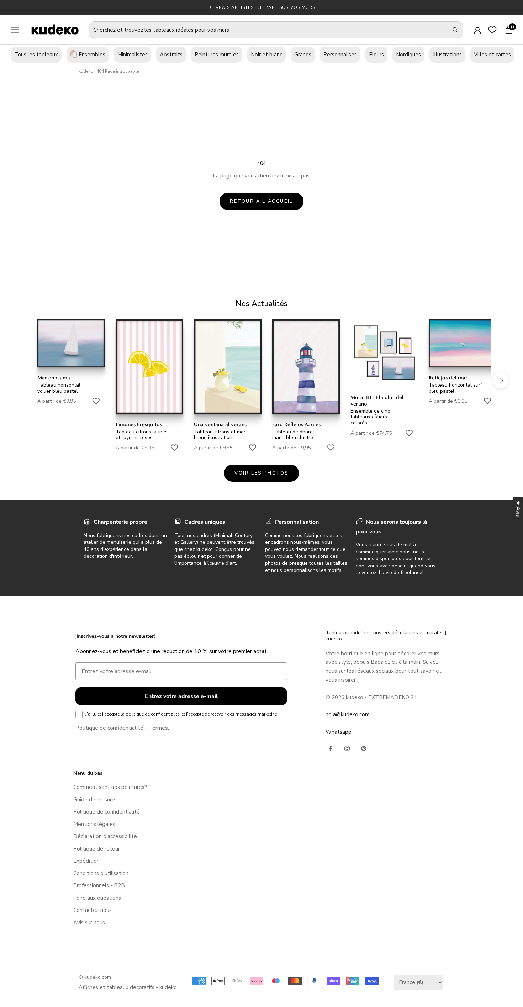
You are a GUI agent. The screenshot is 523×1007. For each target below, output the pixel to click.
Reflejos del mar (448, 378)
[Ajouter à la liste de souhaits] (96, 401)
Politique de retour (96, 848)
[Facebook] (330, 748)
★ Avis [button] (518, 509)
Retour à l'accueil (261, 201)
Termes (158, 728)
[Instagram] (347, 748)
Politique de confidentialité (109, 728)
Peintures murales (217, 54)
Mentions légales (94, 824)
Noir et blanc (266, 54)
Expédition (86, 860)
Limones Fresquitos (139, 424)
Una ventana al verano (221, 424)
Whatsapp (339, 731)
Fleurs (376, 54)
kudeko (86, 71)
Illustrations (447, 54)
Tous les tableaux (36, 54)
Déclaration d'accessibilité (105, 836)
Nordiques (408, 54)
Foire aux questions (97, 898)
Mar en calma (53, 378)
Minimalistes (132, 54)
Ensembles (91, 54)
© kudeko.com (95, 977)
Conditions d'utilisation (100, 873)
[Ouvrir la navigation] (15, 30)
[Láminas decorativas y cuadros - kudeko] (51, 29)
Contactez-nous (92, 910)
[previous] (22, 380)
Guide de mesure (94, 799)
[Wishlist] (492, 30)
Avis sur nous (89, 922)
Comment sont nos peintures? (110, 787)
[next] (501, 380)
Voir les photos (261, 473)
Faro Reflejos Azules (296, 424)
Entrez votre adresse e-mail (181, 696)
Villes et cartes (492, 54)
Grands (302, 54)
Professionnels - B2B (99, 885)
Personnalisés (340, 54)
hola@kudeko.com (348, 714)
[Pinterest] (363, 748)
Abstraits (171, 54)
